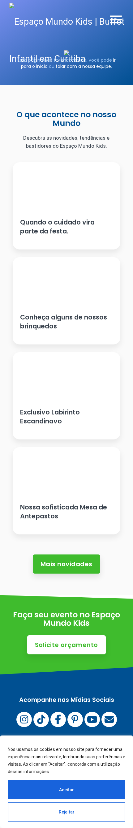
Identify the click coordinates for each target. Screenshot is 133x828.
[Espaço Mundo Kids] (71, 40)
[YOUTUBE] (92, 719)
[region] (66, 781)
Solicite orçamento (66, 645)
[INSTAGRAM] (24, 719)
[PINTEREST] (75, 719)
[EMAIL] (109, 719)
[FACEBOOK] (58, 719)
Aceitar (66, 789)
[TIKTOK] (41, 719)
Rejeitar (67, 811)
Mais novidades (66, 564)
